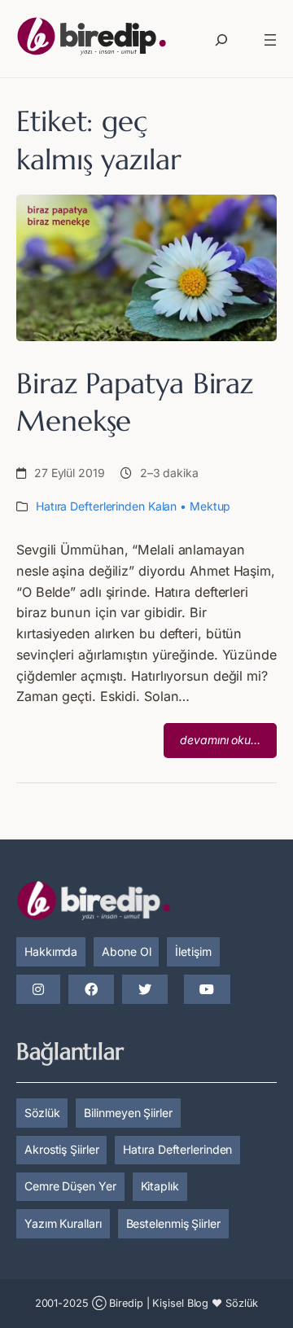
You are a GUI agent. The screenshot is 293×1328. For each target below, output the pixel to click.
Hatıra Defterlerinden (177, 1149)
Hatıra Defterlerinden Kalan (106, 506)
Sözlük (41, 1113)
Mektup (210, 506)
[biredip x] (144, 990)
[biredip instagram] (38, 990)
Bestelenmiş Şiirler (173, 1223)
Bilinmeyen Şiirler (128, 1113)
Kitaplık (160, 1186)
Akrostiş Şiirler (61, 1149)
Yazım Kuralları (63, 1223)
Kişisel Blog (180, 1303)
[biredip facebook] (91, 990)
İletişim (193, 951)
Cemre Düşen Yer (70, 1186)
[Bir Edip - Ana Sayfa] (91, 39)
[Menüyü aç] (270, 40)
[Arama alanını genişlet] (221, 40)
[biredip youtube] (206, 990)
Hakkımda (50, 951)
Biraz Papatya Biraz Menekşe (134, 403)
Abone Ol (126, 951)
